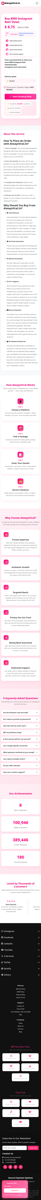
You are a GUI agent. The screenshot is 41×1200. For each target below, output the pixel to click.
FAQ (20, 1015)
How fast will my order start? (14, 726)
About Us (21, 1026)
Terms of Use (20, 997)
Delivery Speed (10, 76)
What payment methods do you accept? (19, 752)
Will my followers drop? (12, 732)
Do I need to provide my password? (17, 719)
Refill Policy (20, 992)
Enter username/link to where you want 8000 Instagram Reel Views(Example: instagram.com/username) (18, 63)
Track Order (20, 1009)
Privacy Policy (20, 995)
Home (20, 1023)
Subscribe (33, 1148)
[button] (20, 931)
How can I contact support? (14, 772)
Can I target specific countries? (15, 746)
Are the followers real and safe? (15, 712)
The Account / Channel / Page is (20, 88)
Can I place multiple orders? (14, 759)
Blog (20, 1032)
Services (20, 1029)
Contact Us (20, 1006)
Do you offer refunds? (11, 765)
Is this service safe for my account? (17, 739)
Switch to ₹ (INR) (23, 27)
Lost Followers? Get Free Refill (20, 1012)
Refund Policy (20, 989)
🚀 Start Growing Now (20, 96)
